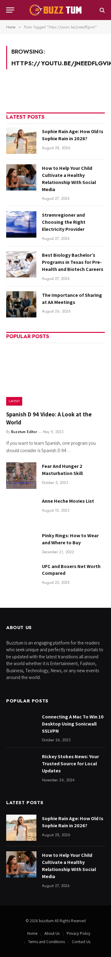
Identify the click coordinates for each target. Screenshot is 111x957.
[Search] (101, 10)
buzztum (47, 920)
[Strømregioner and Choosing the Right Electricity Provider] (21, 224)
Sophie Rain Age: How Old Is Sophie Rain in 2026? (72, 135)
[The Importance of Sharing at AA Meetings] (21, 304)
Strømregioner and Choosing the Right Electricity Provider (63, 222)
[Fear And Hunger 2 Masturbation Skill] (21, 475)
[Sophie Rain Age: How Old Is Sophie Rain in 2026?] (21, 141)
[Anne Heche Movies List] (21, 510)
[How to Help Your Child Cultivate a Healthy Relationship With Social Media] (21, 177)
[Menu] (10, 10)
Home (32, 933)
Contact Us (81, 941)
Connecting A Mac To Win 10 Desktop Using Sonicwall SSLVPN (73, 724)
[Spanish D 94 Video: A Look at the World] (55, 376)
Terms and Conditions (46, 941)
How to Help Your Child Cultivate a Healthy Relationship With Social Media (69, 179)
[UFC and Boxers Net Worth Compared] (21, 575)
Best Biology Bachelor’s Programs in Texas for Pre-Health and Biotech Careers (72, 262)
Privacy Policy (78, 933)
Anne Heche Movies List (68, 501)
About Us (52, 933)
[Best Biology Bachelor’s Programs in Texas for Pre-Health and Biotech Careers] (21, 264)
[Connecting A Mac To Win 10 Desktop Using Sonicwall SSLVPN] (21, 726)
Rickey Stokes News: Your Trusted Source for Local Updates (70, 763)
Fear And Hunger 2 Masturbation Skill (62, 469)
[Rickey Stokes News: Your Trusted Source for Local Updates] (21, 766)
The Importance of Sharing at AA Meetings (72, 298)
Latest (14, 401)
